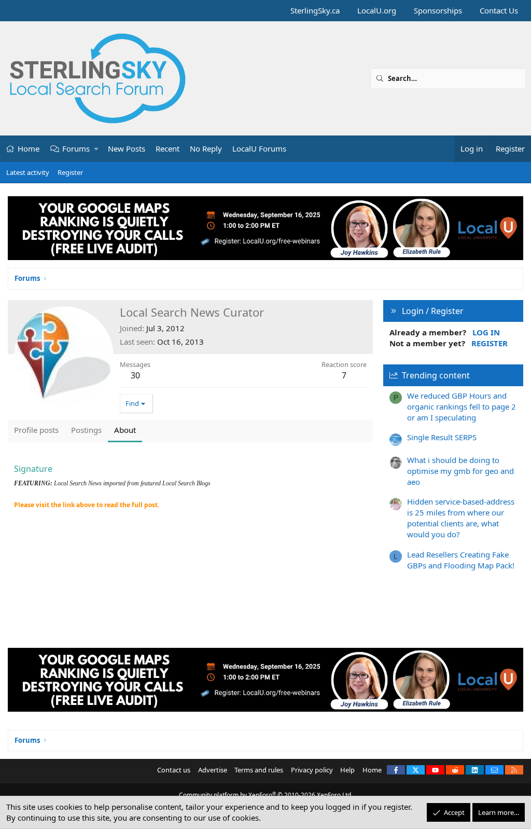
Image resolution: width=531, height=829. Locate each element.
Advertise (212, 769)
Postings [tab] (86, 430)
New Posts (126, 148)
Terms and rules (258, 769)
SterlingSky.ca (315, 10)
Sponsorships (438, 10)
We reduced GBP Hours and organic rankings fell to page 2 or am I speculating (461, 406)
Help (347, 769)
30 (135, 375)
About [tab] (125, 430)
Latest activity (27, 172)
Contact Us (499, 10)
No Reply (206, 148)
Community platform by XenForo (266, 795)
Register (70, 172)
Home (28, 148)
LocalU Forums (259, 148)
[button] (96, 148)
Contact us (173, 769)
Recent (167, 148)
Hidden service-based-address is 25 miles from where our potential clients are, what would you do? (460, 517)
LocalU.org (376, 10)
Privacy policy (312, 769)
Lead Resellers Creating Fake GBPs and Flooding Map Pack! (460, 559)
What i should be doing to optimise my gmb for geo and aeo (460, 471)
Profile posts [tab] (36, 430)
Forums (76, 148)
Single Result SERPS (442, 437)
